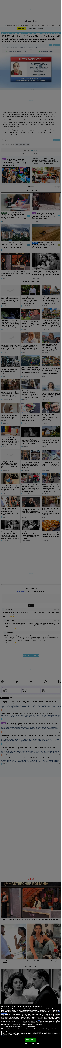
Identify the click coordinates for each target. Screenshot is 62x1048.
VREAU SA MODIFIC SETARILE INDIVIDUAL (30, 1043)
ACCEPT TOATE (30, 1039)
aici (39, 1020)
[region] (30, 1026)
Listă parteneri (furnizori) (7, 1035)
